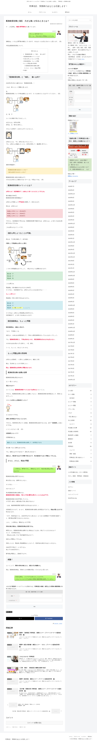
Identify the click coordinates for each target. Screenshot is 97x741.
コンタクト (83, 736)
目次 (32, 51)
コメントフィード (73, 494)
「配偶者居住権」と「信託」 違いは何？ (35, 54)
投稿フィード (72, 490)
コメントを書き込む (34, 723)
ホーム (70, 736)
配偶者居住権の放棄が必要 (32, 65)
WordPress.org (72, 498)
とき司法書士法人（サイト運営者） (78, 472)
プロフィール (77, 736)
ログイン (70, 487)
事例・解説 (10, 611)
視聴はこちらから (73, 176)
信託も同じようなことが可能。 (32, 58)
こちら (82, 59)
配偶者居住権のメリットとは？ (32, 56)
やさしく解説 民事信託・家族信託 (78, 476)
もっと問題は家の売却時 (30, 63)
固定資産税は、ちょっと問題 (31, 61)
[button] (90, 20)
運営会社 (90, 736)
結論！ (26, 70)
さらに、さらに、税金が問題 (33, 68)
